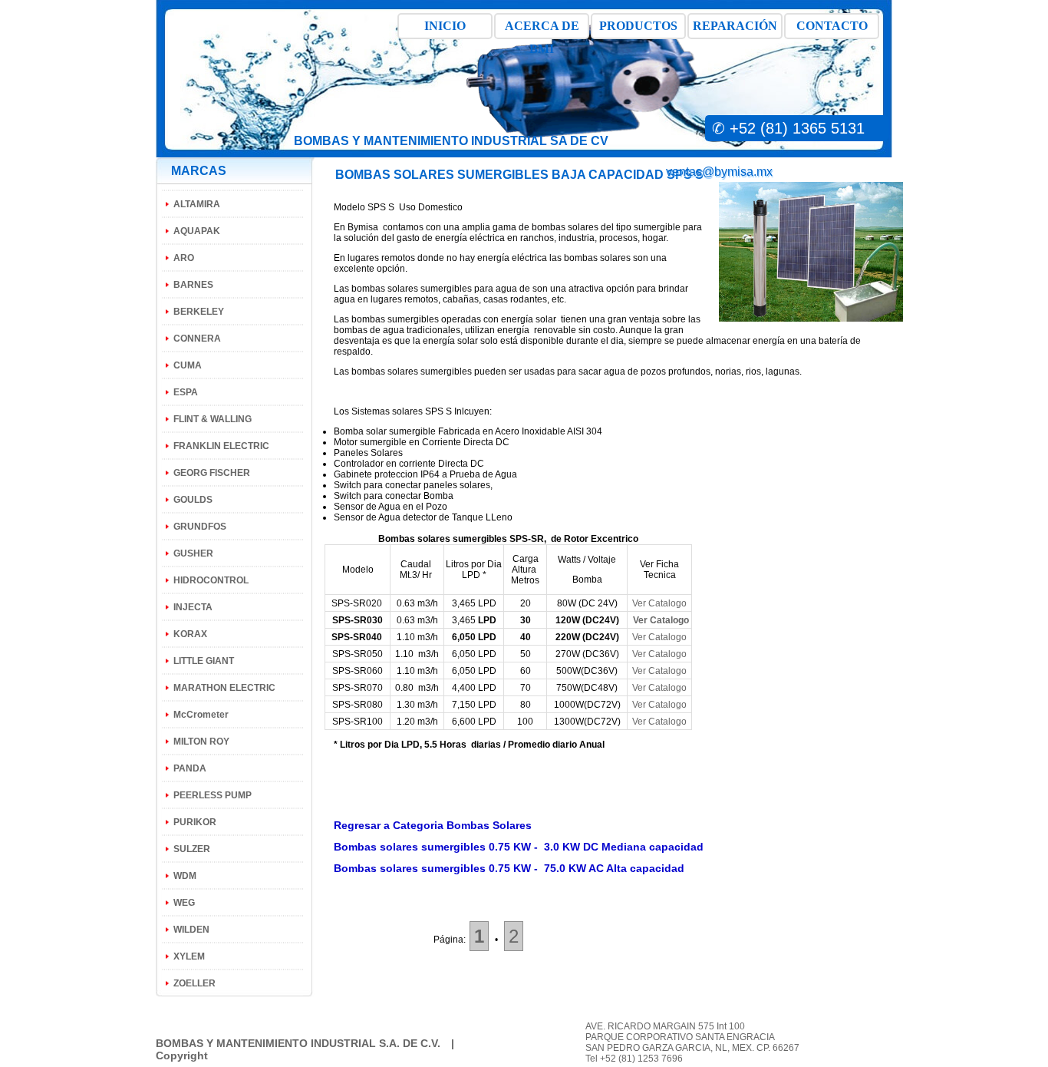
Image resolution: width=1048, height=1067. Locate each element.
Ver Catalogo (659, 603)
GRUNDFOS (199, 526)
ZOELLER (194, 983)
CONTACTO (832, 25)
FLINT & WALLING (212, 419)
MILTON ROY (201, 741)
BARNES (193, 284)
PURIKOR (194, 822)
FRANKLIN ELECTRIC (221, 446)
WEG (184, 902)
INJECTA (193, 607)
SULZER (191, 849)
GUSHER (193, 553)
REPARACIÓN (735, 25)
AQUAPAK (196, 231)
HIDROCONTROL (211, 580)
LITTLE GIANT (203, 661)
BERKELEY (198, 311)
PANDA (189, 768)
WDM (184, 875)
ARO (183, 258)
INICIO (445, 25)
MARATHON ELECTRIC (224, 687)
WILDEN (191, 929)
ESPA (185, 392)
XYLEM (189, 956)
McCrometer (201, 714)
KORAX (190, 634)
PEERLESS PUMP (212, 795)
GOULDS (193, 499)
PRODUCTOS (638, 25)
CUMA (187, 365)
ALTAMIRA (196, 204)
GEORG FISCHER (211, 472)
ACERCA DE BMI (542, 29)
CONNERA (197, 338)
